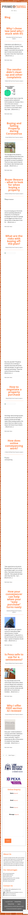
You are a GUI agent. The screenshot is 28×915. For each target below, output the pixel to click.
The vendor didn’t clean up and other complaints (14, 73)
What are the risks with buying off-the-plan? (14, 239)
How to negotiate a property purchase (14, 390)
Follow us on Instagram (10, 895)
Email (14, 800)
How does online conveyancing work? (14, 444)
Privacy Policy (18, 901)
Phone (14, 807)
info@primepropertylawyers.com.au (14, 892)
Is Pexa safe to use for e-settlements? (14, 657)
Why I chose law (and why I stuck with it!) (14, 31)
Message (14, 814)
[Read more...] (10, 55)
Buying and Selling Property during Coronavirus (14, 128)
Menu (15, 10)
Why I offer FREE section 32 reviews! (14, 708)
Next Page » (12, 756)
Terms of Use (11, 904)
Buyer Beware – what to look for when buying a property (14, 185)
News (11, 60)
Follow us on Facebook (10, 893)
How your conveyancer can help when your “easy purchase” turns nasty (14, 599)
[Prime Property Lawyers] (14, 6)
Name (14, 793)
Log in (19, 904)
